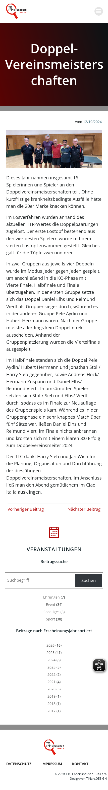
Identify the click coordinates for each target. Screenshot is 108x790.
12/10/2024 (92, 121)
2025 (50, 652)
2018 (51, 703)
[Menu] (98, 11)
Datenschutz (18, 763)
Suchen (88, 580)
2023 (51, 667)
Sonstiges (51, 611)
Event (50, 604)
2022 (51, 674)
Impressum (51, 763)
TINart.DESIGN (96, 778)
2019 (51, 696)
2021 (51, 681)
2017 (51, 710)
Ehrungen (51, 597)
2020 (51, 689)
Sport (50, 619)
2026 (50, 645)
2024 (51, 659)
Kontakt (80, 763)
